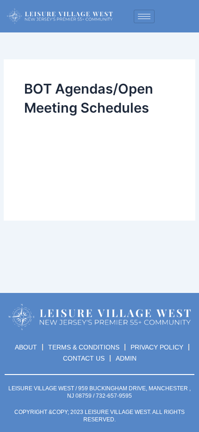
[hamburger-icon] (144, 16)
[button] (175, 16)
